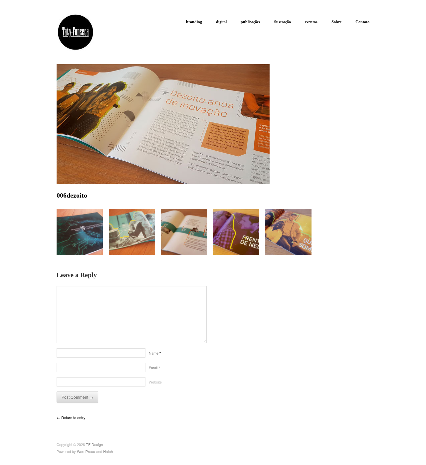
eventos (311, 22)
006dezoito (72, 195)
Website (155, 382)
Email (154, 367)
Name (155, 353)
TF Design (94, 444)
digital (221, 22)
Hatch (108, 451)
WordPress (86, 451)
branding (194, 22)
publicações (250, 22)
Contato (362, 22)
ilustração (282, 22)
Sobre (336, 22)
